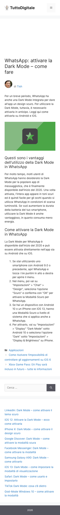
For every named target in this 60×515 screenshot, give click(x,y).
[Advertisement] (30, 40)
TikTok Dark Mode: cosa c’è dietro (25, 486)
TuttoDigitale (22, 7)
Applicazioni (16, 350)
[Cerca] (51, 387)
